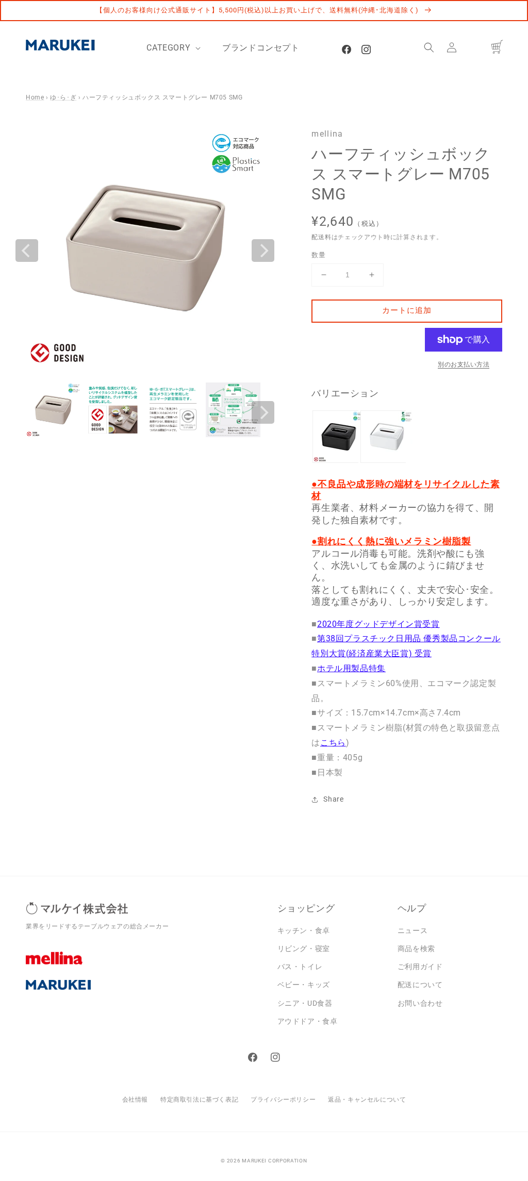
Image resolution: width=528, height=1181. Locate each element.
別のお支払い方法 (463, 364)
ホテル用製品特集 (351, 668)
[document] (145, 250)
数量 (318, 255)
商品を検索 (416, 948)
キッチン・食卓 (303, 930)
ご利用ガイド (420, 966)
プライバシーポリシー (283, 1099)
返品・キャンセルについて (367, 1099)
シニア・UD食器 (305, 1003)
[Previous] (26, 250)
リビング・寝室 (303, 948)
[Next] (263, 250)
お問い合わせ (420, 1003)
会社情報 (135, 1099)
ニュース (412, 930)
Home (35, 97)
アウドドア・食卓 (307, 1021)
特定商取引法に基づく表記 (199, 1099)
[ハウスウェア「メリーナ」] (144, 965)
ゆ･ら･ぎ (63, 97)
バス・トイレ (300, 966)
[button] (429, 47)
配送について (420, 984)
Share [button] (333, 799)
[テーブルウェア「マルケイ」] (144, 993)
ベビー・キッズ (303, 984)
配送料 (321, 237)
